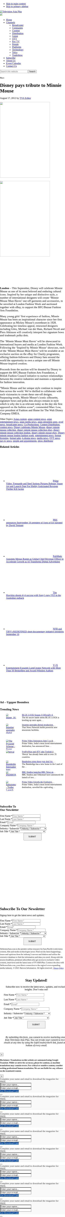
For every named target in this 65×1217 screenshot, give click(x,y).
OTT (14, 39)
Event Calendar (13, 63)
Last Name (6, 819)
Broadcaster (17, 25)
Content (16, 30)
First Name (6, 816)
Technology (17, 49)
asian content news (37, 419)
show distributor (45, 441)
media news (42, 438)
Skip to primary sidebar (17, 6)
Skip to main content (16, 3)
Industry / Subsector (10, 828)
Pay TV (16, 41)
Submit (32, 836)
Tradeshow (17, 55)
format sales (15, 438)
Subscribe (10, 58)
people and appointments (25, 441)
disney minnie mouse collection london (30, 431)
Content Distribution (50, 424)
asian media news (28, 422)
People (15, 44)
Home (9, 19)
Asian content (20, 419)
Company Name (9, 825)
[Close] (1, 1094)
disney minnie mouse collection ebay (34, 430)
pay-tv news (6, 441)
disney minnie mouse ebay (44, 432)
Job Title (5, 831)
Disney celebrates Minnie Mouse (29, 427)
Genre (15, 36)
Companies (17, 28)
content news (6, 427)
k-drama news (29, 438)
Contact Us (11, 66)
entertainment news (44, 435)
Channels (10, 22)
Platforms (16, 47)
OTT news (54, 438)
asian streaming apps (47, 422)
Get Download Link (9, 1091)
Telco (14, 52)
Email (3, 822)
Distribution (17, 33)
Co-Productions (31, 424)
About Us (10, 60)
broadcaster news (14, 424)
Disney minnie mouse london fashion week (32, 434)
